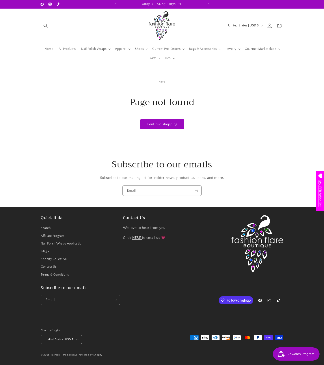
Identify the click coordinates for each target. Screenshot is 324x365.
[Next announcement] (209, 4)
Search (46, 228)
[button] (45, 26)
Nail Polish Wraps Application (62, 243)
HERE (137, 238)
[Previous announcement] (115, 4)
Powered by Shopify (90, 355)
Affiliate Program (53, 236)
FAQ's (45, 251)
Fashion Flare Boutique (64, 355)
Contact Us (49, 267)
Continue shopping (162, 124)
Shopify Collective (54, 259)
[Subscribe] (196, 190)
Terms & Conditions (55, 274)
